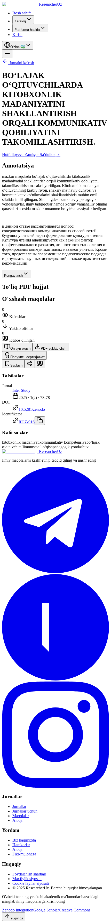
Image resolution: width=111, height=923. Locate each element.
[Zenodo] (55, 679)
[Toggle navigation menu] (7, 54)
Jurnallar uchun (24, 811)
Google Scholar (46, 910)
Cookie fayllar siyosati (30, 883)
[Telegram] (55, 572)
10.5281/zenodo (32, 409)
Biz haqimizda (24, 840)
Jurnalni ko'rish (21, 63)
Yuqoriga (16, 918)
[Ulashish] (30, 364)
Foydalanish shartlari (29, 874)
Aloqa (17, 820)
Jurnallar (19, 806)
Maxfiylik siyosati (27, 879)
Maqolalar (20, 816)
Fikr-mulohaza (24, 854)
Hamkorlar (21, 845)
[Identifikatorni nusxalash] (40, 420)
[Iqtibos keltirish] (40, 364)
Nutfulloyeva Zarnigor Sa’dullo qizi (31, 154)
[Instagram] (55, 786)
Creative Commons (74, 910)
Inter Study (21, 390)
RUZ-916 (27, 422)
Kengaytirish (13, 275)
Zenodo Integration (17, 910)
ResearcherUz (50, 4)
